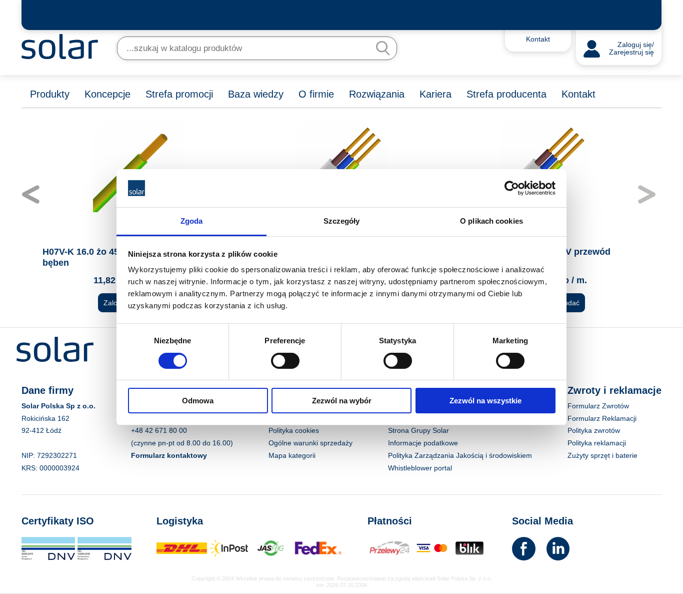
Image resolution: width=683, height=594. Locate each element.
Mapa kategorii (292, 455)
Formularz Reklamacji (602, 418)
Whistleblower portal (420, 468)
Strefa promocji (179, 94)
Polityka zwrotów (594, 430)
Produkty (50, 94)
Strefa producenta (506, 94)
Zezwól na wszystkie (486, 400)
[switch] (285, 360)
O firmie (316, 94)
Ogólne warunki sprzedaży (310, 443)
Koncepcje (107, 94)
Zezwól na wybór (342, 400)
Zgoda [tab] (191, 221)
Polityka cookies (293, 430)
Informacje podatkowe (423, 443)
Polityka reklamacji (597, 443)
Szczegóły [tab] (342, 221)
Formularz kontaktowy (169, 455)
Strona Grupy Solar (418, 430)
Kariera (436, 94)
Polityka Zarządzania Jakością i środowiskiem (460, 455)
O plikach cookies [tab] (491, 221)
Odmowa (198, 400)
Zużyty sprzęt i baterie (603, 455)
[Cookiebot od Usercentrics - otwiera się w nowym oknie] (512, 188)
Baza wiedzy (256, 94)
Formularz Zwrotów (598, 406)
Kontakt (579, 94)
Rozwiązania (376, 94)
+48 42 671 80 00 (159, 430)
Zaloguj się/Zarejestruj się (631, 49)
